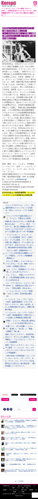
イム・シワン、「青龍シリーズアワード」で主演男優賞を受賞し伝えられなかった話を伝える (20, 277)
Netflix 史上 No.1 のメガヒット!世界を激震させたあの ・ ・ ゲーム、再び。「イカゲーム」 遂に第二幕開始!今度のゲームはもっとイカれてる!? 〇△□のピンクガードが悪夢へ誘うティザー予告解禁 (20, 226)
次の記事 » (33, 399)
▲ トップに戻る (19, 481)
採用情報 (31, 489)
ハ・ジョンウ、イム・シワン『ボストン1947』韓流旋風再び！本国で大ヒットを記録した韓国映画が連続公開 (20, 315)
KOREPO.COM (6, 485)
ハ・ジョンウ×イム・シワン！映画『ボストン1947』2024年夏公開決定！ (19, 293)
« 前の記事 (5, 399)
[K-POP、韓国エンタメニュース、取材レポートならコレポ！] (8, 2)
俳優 (13, 487)
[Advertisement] (19, 21)
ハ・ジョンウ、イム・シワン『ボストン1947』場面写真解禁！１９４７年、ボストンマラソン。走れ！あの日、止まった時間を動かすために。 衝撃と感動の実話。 (19, 304)
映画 (23, 487)
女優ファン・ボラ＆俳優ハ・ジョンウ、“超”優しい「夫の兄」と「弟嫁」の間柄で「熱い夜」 (20, 328)
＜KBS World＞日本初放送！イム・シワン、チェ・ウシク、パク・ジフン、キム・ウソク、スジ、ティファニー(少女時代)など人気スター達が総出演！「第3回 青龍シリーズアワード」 (20, 361)
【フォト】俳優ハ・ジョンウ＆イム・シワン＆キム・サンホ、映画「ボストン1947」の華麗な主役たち (20, 263)
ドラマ (18, 487)
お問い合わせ (24, 489)
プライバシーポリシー (14, 489)
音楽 (27, 487)
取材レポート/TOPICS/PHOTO (24, 485)
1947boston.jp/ (21, 179)
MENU (35, 6)
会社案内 (5, 489)
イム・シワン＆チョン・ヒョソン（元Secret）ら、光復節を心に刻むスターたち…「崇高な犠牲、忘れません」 (20, 285)
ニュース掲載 (21, 491)
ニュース (14, 485)
